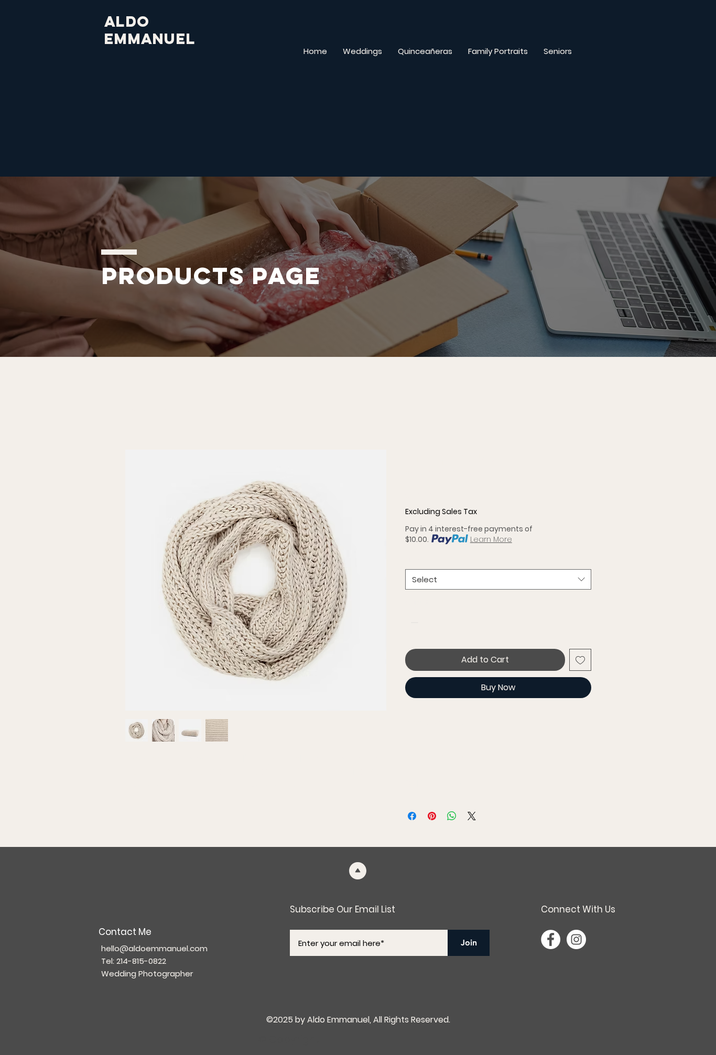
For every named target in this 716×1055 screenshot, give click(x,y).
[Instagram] (576, 939)
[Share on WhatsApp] (452, 816)
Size (415, 560)
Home (136, 411)
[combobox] (498, 579)
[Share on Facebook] (412, 816)
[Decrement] (413, 622)
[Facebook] (550, 939)
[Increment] (445, 622)
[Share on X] (471, 816)
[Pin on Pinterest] (432, 816)
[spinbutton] (429, 622)
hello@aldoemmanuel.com (154, 948)
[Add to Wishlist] (580, 660)
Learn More (491, 539)
